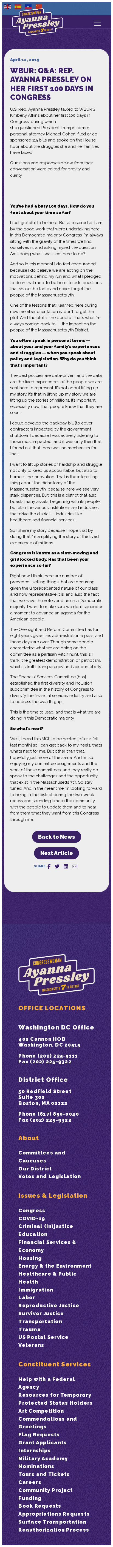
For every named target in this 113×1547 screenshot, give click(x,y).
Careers (29, 1482)
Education (32, 1234)
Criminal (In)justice (45, 1226)
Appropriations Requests (54, 1514)
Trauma (29, 1329)
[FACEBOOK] (48, 867)
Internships (34, 1450)
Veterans (31, 1345)
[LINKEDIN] (66, 867)
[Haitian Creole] (28, 6)
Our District (35, 1169)
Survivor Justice (41, 1313)
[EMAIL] (74, 867)
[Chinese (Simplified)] (39, 6)
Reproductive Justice (48, 1305)
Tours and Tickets (44, 1474)
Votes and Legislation (49, 1176)
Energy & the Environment (55, 1266)
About (28, 1138)
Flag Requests (39, 1434)
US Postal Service (43, 1337)
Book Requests (39, 1506)
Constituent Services (54, 1364)
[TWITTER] (57, 867)
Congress (31, 1210)
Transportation (40, 1321)
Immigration (35, 1290)
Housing (30, 1258)
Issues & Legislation (52, 1195)
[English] (7, 6)
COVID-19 (31, 1218)
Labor (26, 1297)
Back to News (56, 837)
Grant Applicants (42, 1442)
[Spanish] (18, 6)
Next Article (56, 853)
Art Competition (41, 1411)
